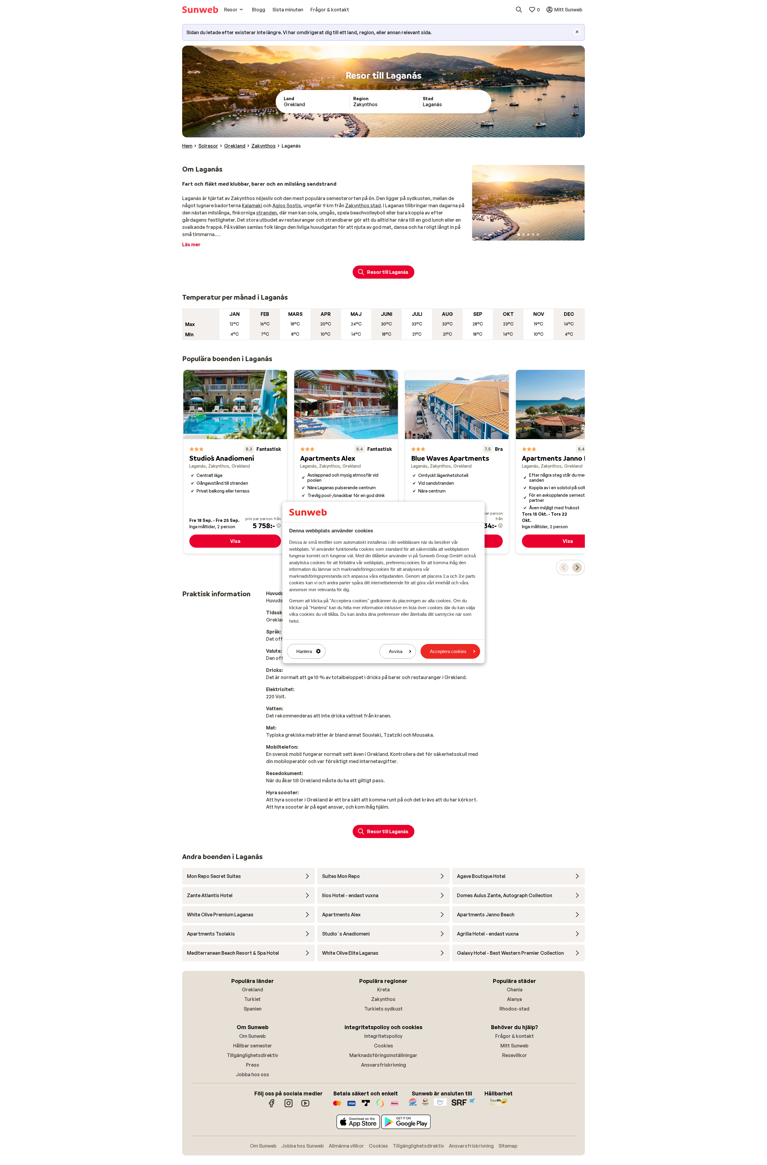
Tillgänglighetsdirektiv (252, 1055)
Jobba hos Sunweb (302, 1146)
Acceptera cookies (448, 651)
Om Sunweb (252, 1036)
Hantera (304, 651)
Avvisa (395, 651)
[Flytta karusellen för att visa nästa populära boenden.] (577, 567)
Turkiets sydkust (383, 1009)
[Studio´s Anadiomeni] (235, 462)
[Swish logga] (380, 1106)
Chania (515, 990)
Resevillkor (514, 1055)
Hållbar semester (252, 1046)
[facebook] (272, 1106)
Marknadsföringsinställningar (383, 1055)
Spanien (253, 1009)
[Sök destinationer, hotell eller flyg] (519, 10)
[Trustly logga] (366, 1106)
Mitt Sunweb (514, 1046)
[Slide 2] (523, 234)
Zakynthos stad (363, 205)
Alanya (514, 999)
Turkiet (252, 999)
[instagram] (288, 1106)
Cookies (383, 1046)
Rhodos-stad (514, 1009)
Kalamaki (252, 205)
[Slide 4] (533, 234)
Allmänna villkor (346, 1146)
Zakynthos (383, 999)
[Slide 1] (518, 234)
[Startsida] (200, 9)
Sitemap (508, 1146)
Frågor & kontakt (514, 1036)
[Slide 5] (538, 234)
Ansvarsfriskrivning (383, 1065)
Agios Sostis (286, 205)
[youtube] (305, 1106)
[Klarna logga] (394, 1106)
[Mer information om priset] (278, 525)
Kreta (383, 990)
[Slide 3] (528, 234)
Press (252, 1065)
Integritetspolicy (383, 1036)
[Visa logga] (351, 1106)
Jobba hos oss (252, 1074)
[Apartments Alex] (346, 462)
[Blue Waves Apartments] (457, 462)
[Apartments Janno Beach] (568, 462)
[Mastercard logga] (337, 1106)
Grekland (252, 990)
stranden (266, 213)
